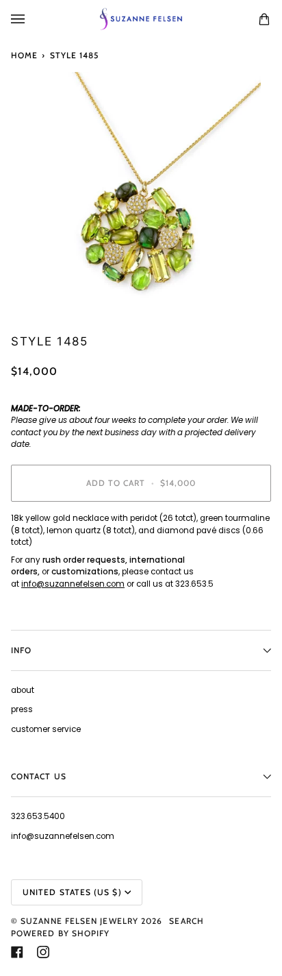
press (22, 709)
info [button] (21, 650)
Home (24, 55)
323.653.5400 (38, 816)
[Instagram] (43, 952)
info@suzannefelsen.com (73, 583)
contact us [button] (38, 776)
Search (186, 921)
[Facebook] (17, 952)
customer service (46, 729)
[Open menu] (31, 19)
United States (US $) (72, 892)
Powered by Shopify (60, 933)
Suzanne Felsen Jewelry (79, 921)
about (22, 690)
